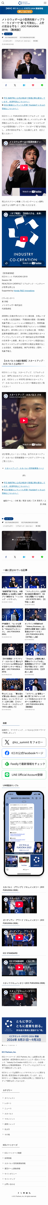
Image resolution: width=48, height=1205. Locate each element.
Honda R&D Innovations (24, 290)
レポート (8, 1103)
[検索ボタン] (3, 3)
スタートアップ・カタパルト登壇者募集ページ (24, 468)
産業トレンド (10, 1124)
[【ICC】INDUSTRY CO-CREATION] (24, 3)
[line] (24, 1193)
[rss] (30, 1193)
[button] (6, 85)
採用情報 (8, 1158)
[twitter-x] (21, 1193)
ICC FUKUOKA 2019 (11, 37)
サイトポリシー (11, 1173)
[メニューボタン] (45, 3)
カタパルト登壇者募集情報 (15, 1163)
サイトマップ (10, 1179)
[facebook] (18, 1193)
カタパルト (8, 34)
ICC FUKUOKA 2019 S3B (27, 37)
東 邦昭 (35, 41)
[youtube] (27, 1193)
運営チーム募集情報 (12, 1168)
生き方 (7, 1129)
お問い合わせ (10, 1184)
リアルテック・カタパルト (23, 41)
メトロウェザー (7, 41)
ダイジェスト (10, 1098)
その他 (7, 1134)
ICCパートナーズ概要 (13, 1153)
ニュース (8, 1108)
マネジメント (10, 1119)
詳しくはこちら (25, 11)
